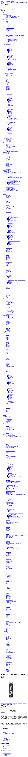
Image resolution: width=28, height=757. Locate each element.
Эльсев (7, 671)
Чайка (7, 413)
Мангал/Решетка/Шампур (11, 488)
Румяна (10, 115)
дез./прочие (10, 105)
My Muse (10, 52)
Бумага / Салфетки (10, 144)
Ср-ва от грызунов (12, 180)
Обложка (10, 470)
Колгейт (7, 165)
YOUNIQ (8, 156)
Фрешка (7, 567)
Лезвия (9, 128)
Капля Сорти (9, 590)
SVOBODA (8, 651)
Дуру (7, 272)
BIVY (9, 48)
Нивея (9, 62)
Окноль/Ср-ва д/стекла (11, 601)
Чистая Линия (9, 667)
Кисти (9, 219)
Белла (7, 80)
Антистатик (8, 576)
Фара (9, 244)
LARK (7, 256)
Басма (9, 238)
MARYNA (8, 257)
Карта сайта (5, 740)
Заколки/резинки (9, 30)
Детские (7, 162)
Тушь (9, 117)
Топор (9, 230)
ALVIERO (8, 253)
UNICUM (8, 573)
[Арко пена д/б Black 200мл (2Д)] (11, 700)
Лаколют (8, 166)
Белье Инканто (9, 301)
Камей (7, 285)
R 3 (6, 23)
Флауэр (7, 323)
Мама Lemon (8, 596)
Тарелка (7, 530)
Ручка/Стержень (12, 474)
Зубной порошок (9, 164)
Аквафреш (8, 159)
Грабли (9, 511)
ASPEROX (8, 553)
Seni (7, 90)
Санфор (7, 611)
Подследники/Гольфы (10, 312)
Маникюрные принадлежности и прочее (15, 35)
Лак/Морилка (9, 421)
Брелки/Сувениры (10, 28)
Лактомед (10, 55)
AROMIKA (8, 552)
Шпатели (10, 231)
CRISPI (7, 153)
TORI (7, 349)
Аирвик (7, 319)
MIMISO (8, 89)
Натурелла (8, 83)
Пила (9, 225)
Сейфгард (8, 295)
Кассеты (10, 127)
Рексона (10, 101)
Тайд (7, 410)
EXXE (9, 51)
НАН (7, 353)
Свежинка (8, 356)
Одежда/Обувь (6, 298)
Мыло (4, 252)
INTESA (8, 637)
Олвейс (7, 86)
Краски (10, 468)
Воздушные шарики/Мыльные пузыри (14, 172)
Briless (9, 378)
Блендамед (8, 160)
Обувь (7, 308)
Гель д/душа (8, 47)
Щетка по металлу (12, 232)
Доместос (8, 587)
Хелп (9, 283)
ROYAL (7, 265)
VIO (9, 278)
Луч (6, 370)
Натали (7, 82)
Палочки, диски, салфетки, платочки (14, 119)
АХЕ (9, 95)
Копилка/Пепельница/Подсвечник (13, 481)
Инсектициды (9, 176)
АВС (7, 560)
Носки (7, 305)
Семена (4, 415)
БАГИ (7, 577)
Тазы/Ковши (8, 529)
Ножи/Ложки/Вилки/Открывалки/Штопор (15, 494)
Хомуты (10, 216)
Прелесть (8, 249)
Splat (7, 158)
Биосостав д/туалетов (10, 581)
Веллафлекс (8, 212)
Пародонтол (8, 169)
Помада (10, 112)
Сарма (7, 406)
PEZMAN (8, 258)
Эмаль (9, 420)
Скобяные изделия (10, 523)
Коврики (8, 480)
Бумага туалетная (9, 139)
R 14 (7, 21)
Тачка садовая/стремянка (13, 228)
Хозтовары (5, 438)
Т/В (9, 137)
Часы (7, 43)
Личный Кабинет (7, 753)
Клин (7, 591)
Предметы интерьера (10, 405)
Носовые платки (9, 427)
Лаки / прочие (9, 248)
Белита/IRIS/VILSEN (10, 652)
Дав (9, 61)
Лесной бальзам (9, 167)
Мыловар (8, 288)
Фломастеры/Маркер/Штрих (14, 476)
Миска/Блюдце (9, 492)
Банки (4, 12)
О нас (4, 732)
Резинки (10, 473)
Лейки (7, 487)
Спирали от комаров (10, 189)
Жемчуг (7, 163)
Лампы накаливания (10, 485)
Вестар (9, 391)
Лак (9, 110)
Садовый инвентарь (10, 509)
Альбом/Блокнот (12, 464)
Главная (2, 2)
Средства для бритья (10, 122)
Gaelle (9, 385)
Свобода (8, 294)
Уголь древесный (9, 536)
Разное (9, 471)
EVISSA (7, 255)
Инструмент (8, 214)
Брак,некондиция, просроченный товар (14, 549)
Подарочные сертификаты (9, 746)
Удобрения (5, 437)
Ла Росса (8, 648)
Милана (10, 56)
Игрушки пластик (7, 171)
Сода (7, 618)
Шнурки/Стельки (9, 314)
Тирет (7, 623)
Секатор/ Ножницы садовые (14, 517)
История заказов (6, 754)
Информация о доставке (8, 733)
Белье (7, 300)
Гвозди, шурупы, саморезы (12, 446)
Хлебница (8, 541)
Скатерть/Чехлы (9, 431)
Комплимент (8, 657)
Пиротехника (6, 325)
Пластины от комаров (10, 188)
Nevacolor (10, 237)
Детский (8, 197)
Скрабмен (8, 408)
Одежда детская (9, 310)
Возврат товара (6, 739)
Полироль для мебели (10, 605)
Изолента (8, 459)
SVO (7, 347)
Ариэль (7, 362)
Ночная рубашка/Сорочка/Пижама (13, 307)
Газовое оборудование (13, 500)
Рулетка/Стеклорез (12, 227)
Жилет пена (11, 126)
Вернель (10, 395)
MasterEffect (8, 555)
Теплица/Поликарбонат (11, 531)
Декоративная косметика (11, 108)
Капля (7, 589)
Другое (4, 142)
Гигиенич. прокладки (8, 73)
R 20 (7, 22)
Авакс (7, 267)
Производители (6, 745)
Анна (7, 79)
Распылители (9, 505)
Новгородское (9, 291)
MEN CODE (8, 638)
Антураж (8, 210)
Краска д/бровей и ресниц (14, 241)
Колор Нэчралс (11, 239)
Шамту (7, 669)
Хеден (7, 666)
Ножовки (10, 223)
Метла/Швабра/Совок (10, 491)
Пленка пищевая (9, 502)
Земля (7, 457)
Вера (7, 352)
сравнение (3, 713)
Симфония (8, 322)
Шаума (7, 670)
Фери (7, 626)
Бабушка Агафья (12, 69)
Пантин (7, 659)
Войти (2, 1)
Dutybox (10, 382)
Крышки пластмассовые (11, 17)
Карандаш (10, 109)
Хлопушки (8, 330)
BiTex (7, 650)
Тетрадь (10, 475)
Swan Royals (8, 559)
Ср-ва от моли (11, 182)
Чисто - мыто (9, 568)
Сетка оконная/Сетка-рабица (12, 522)
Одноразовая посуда (12, 40)
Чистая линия (11, 206)
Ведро (7, 444)
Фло (7, 411)
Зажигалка (8, 449)
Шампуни (5, 631)
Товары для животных (8, 434)
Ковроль (7, 593)
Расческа (8, 506)
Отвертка (10, 224)
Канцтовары (8, 463)
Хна (9, 245)
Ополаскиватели (9, 374)
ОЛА (7, 84)
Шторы (7, 433)
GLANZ (10, 384)
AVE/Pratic (10, 394)
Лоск (7, 369)
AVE (7, 357)
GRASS (7, 316)
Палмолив (10, 64)
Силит (7, 616)
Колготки (8, 304)
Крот (7, 594)
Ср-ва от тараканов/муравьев (14, 185)
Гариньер (8, 195)
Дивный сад (8, 271)
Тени (9, 116)
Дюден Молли (9, 563)
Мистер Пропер (9, 600)
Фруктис (8, 665)
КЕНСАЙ (8, 564)
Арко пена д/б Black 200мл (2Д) (8, 704)
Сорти (7, 409)
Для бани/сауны (9, 303)
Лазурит (7, 595)
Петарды (8, 328)
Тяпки (9, 518)
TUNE (7, 642)
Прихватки (8, 430)
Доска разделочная (10, 448)
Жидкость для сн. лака (11, 118)
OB (6, 77)
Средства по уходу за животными (13, 436)
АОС (7, 574)
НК (6, 289)
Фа (9, 65)
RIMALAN (8, 260)
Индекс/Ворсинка (10, 366)
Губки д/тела (8, 141)
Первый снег (9, 354)
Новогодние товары (10, 146)
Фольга (7, 539)
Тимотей (10, 102)
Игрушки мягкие (9, 458)
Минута (7, 597)
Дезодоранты (9, 94)
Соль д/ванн (8, 150)
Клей (7, 145)
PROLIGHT (8, 259)
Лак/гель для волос (7, 209)
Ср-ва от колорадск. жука (14, 181)
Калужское (8, 284)
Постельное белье (10, 429)
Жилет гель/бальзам (12, 124)
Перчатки (8, 496)
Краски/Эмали (9, 419)
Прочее (10, 282)
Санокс (7, 610)
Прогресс (8, 607)
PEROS (7, 344)
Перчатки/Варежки (10, 311)
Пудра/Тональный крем (13, 113)
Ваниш (7, 586)
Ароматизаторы (9, 318)
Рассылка (5, 755)
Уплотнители (9, 537)
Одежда (7, 309)
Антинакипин (9, 575)
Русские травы (11, 72)
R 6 (6, 24)
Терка (7, 532)
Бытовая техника (9, 441)
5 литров (10, 276)
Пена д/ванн (8, 68)
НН (6, 290)
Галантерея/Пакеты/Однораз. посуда (11, 26)
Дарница (8, 645)
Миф (7, 371)
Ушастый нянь (9, 625)
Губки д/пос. (8, 140)
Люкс (7, 287)
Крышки (5, 14)
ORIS (7, 556)
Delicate (10, 50)
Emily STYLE (9, 75)
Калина (7, 205)
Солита (7, 619)
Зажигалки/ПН (9, 29)
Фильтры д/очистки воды (11, 538)
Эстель (9, 246)
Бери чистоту (9, 561)
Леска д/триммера (12, 514)
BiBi (7, 74)
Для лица (8, 198)
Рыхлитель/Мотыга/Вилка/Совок (15, 516)
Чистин (7, 630)
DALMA (10, 381)
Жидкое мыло (9, 275)
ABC (7, 333)
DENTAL (8, 157)
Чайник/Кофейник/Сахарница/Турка (14, 543)
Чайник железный (10, 542)
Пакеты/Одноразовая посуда (12, 39)
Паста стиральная (10, 402)
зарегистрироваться (10, 1)
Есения (10, 277)
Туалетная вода (9, 135)
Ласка (7, 367)
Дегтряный (8, 655)
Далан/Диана (9, 270)
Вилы (9, 510)
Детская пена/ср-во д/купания (15, 70)
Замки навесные (12, 456)
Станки (10, 133)
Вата (7, 424)
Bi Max (7, 358)
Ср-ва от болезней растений (14, 178)
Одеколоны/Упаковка (13, 151)
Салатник (8, 520)
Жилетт (10, 98)
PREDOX (8, 345)
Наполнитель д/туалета (11, 435)
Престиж (10, 243)
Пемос (7, 403)
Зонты (7, 31)
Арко (9, 123)
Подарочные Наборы (8, 331)
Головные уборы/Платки (11, 302)
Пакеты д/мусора (9, 495)
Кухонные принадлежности (12, 482)
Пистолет (10, 226)
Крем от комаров (9, 187)
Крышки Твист (9, 15)
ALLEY (7, 335)
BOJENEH (8, 337)
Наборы (10, 111)
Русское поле (9, 662)
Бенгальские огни (10, 326)
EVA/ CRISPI (11, 383)
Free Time (8, 359)
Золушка (10, 397)
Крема (4, 194)
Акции (4, 748)
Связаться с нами (7, 738)
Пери (7, 76)
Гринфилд (8, 562)
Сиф (7, 617)
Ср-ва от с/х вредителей (13, 184)
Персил (7, 404)
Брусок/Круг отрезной (13, 217)
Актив (7, 351)
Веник (7, 445)
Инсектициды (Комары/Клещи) (10, 173)
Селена (7, 615)
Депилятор (8, 196)
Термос (7, 534)
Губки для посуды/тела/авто (9, 138)
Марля (7, 426)
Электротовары (9, 547)
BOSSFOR (8, 338)
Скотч (7, 525)
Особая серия (9, 658)
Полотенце (8, 428)
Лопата (10, 515)
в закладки (3, 712)
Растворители (9, 422)
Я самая (10, 57)
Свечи (7, 521)
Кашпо (4, 191)
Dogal (7, 340)
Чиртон (7, 324)
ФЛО (9, 398)
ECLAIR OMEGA (12, 236)
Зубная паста (6, 152)
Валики (10, 218)
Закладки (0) (7, 2)
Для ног (7, 199)
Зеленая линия (9, 646)
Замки (7, 455)
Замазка (7, 452)
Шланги (7, 544)
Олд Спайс (10, 100)
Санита (7, 608)
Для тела (8, 202)
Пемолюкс (8, 602)
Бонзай (7, 582)
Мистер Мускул (9, 598)
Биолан (7, 363)
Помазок (10, 130)
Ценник (10, 477)
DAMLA (8, 339)
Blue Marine (10, 49)
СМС (4, 332)
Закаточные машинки (10, 451)
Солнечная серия (9, 208)
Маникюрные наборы (13, 36)
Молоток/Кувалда (12, 220)
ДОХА (9, 54)
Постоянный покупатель (15, 2)
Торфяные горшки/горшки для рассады (14, 535)
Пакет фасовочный (12, 41)
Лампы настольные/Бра (13, 548)
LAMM (7, 343)
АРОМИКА (8, 350)
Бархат (7, 644)
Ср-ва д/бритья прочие (13, 131)
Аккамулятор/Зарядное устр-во (12, 25)
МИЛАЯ (8, 566)
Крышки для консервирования (12, 16)
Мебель (7, 489)
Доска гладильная (10, 447)
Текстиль (5, 423)
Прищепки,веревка (10, 503)
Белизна (7, 579)
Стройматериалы (7, 416)
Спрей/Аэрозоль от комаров (12, 190)
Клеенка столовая (10, 478)
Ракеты (7, 329)
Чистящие (5, 550)
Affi (6, 336)
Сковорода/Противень (11, 524)
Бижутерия (8, 91)
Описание (3, 715)
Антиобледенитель (12, 442)
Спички (7, 528)
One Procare (8, 641)
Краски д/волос (9, 235)
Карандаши (10, 466)
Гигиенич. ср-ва (6, 88)
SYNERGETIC (9, 262)
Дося (7, 365)
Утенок (7, 624)
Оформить (3, 4)
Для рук (7, 201)
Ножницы (10, 221)
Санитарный (8, 609)
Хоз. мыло (8, 296)
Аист (7, 360)
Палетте (10, 242)
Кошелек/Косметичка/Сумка (12, 32)
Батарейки (5, 19)
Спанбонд (8, 527)
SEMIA (7, 346)
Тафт (7, 250)
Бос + (7, 583)
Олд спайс (10, 63)
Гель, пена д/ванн (7, 44)
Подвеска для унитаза (10, 604)
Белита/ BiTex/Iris (12, 59)
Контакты (5, 730)
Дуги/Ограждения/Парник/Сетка (15, 513)
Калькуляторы (9, 460)
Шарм (7, 297)
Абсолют (8, 266)
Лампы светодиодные (13, 486)
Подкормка (8, 147)
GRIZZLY (8, 554)
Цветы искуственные (8, 18)
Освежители (6, 315)
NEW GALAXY (9, 317)
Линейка (10, 469)
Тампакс (8, 87)
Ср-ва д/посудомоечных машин (13, 622)
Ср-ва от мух (11, 183)
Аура (9, 58)
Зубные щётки (6, 170)
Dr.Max (7, 570)
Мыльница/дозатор (10, 493)
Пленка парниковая (10, 499)
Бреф (7, 584)
